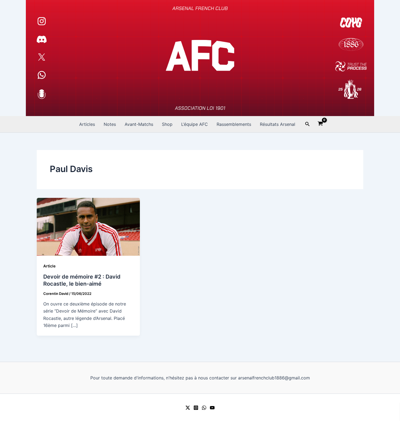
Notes (110, 124)
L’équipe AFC (194, 124)
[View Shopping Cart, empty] (320, 124)
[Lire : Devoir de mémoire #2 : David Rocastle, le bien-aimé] (88, 226)
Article (49, 266)
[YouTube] (212, 407)
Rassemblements (234, 124)
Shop (167, 124)
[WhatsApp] (204, 407)
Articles (87, 124)
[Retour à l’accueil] (200, 58)
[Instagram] (195, 407)
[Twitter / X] (187, 407)
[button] (307, 124)
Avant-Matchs (139, 124)
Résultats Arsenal (277, 124)
